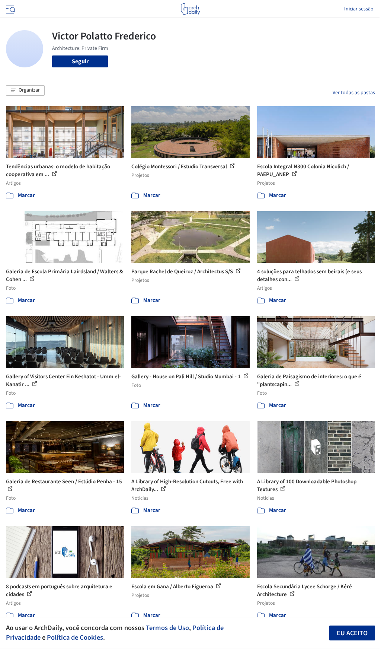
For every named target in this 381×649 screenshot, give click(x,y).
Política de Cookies (75, 637)
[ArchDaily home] (190, 9)
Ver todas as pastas (354, 92)
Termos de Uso (167, 628)
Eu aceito (352, 633)
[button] (25, 90)
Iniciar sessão (359, 9)
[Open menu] (9, 9)
